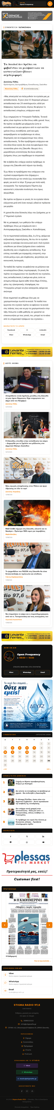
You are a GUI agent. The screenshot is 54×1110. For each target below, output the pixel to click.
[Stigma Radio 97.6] (6, 3)
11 (12, 752)
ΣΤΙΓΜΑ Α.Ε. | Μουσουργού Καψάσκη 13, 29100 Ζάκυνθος (28, 1028)
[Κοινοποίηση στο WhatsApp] (27, 842)
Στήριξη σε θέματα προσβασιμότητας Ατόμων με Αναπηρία (30, 782)
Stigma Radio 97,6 (19, 1099)
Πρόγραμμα (28, 1046)
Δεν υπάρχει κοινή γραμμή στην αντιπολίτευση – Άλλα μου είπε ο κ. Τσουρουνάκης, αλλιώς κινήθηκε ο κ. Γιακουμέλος (30, 812)
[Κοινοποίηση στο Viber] (10, 842)
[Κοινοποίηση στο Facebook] (10, 836)
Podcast (28, 1054)
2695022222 (28, 1021)
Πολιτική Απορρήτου (22, 1107)
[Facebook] (22, 1091)
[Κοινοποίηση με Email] (43, 842)
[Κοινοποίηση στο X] (27, 836)
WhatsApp (27, 335)
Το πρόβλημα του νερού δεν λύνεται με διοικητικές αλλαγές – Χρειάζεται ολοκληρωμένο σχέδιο (31, 822)
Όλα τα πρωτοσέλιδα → (42, 961)
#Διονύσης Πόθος (11, 89)
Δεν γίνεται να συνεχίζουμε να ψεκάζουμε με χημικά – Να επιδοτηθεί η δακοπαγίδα (33, 792)
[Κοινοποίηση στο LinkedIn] (43, 836)
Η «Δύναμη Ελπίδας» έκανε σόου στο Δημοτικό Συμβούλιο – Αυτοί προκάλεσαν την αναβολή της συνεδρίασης (32, 801)
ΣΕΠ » (49, 769)
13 (27, 752)
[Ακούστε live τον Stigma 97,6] (49, 3)
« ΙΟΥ (5, 769)
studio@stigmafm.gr (28, 1079)
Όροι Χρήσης (35, 1107)
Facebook (11, 330)
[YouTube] (27, 1091)
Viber (11, 335)
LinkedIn (42, 330)
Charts (28, 1050)
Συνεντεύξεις (28, 1042)
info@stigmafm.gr (28, 1024)
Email (43, 335)
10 (5, 752)
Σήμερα (28, 1038)
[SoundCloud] (32, 1091)
